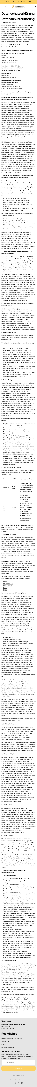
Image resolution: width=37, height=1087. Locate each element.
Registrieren (18, 1068)
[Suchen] (6, 7)
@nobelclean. (8, 991)
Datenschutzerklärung (7, 1047)
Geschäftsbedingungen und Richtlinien (18, 1079)
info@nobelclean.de (9, 300)
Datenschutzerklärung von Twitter (14, 832)
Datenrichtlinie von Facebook (12, 801)
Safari (5, 588)
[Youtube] (22, 1083)
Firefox (5, 581)
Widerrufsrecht (5, 1041)
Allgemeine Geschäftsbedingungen (11, 1038)
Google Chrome (7, 585)
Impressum (4, 1044)
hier (19, 720)
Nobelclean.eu (20, 1075)
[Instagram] (18, 1083)
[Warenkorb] (35, 7)
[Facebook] (15, 1083)
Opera (5, 590)
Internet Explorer (8, 583)
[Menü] (2, 6)
